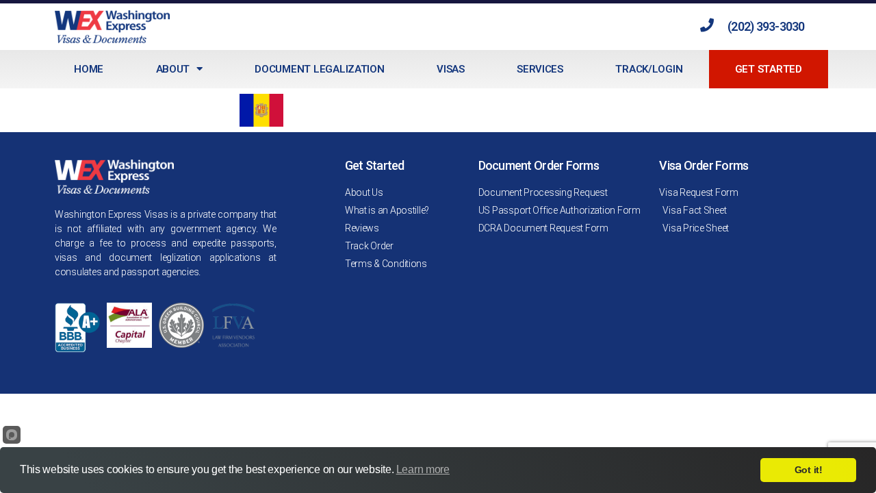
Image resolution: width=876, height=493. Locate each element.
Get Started (768, 69)
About (173, 69)
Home (88, 69)
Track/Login (648, 69)
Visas (451, 69)
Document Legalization (319, 69)
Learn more (423, 469)
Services (540, 69)
